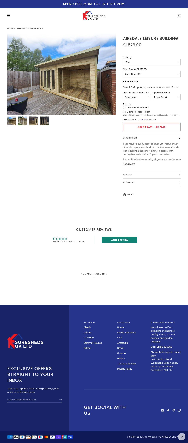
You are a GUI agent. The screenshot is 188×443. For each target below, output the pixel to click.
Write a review (119, 239)
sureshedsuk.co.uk (140, 437)
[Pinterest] (173, 410)
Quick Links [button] (123, 322)
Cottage (89, 337)
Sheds (87, 327)
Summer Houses (93, 342)
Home (10, 28)
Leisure (88, 332)
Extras (87, 348)
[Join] (58, 399)
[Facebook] (162, 410)
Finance (127, 174)
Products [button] (89, 322)
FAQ (119, 337)
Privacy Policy (124, 368)
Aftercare (129, 182)
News (120, 348)
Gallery (121, 358)
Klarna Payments (126, 332)
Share (130, 194)
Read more (129, 164)
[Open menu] (11, 15)
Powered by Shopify (169, 437)
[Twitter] (168, 410)
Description (130, 138)
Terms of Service (126, 363)
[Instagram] (179, 410)
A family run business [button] (163, 322)
